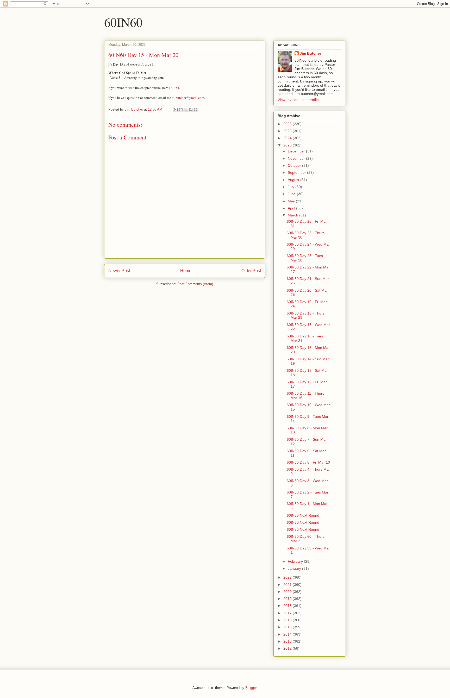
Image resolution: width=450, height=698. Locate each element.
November (297, 158)
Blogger (251, 688)
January (295, 568)
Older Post (251, 270)
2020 (288, 592)
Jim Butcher (310, 53)
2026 (288, 124)
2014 (288, 634)
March (293, 215)
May (292, 201)
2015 (288, 627)
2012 (288, 648)
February (296, 561)
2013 (288, 641)
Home (185, 270)
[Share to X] (185, 109)
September (297, 172)
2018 (288, 606)
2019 (288, 599)
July (291, 187)
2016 (288, 620)
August (294, 180)
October (295, 165)
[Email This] (175, 109)
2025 (288, 131)
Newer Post (119, 270)
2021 (288, 584)
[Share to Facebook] (190, 109)
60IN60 (123, 22)
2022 (288, 577)
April (292, 208)
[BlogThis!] (180, 109)
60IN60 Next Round (303, 515)
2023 (288, 145)
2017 (288, 613)
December (297, 151)
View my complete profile (298, 100)
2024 (288, 138)
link (176, 87)
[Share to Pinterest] (195, 109)
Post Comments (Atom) (195, 284)
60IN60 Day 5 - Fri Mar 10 (308, 462)
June (292, 194)
